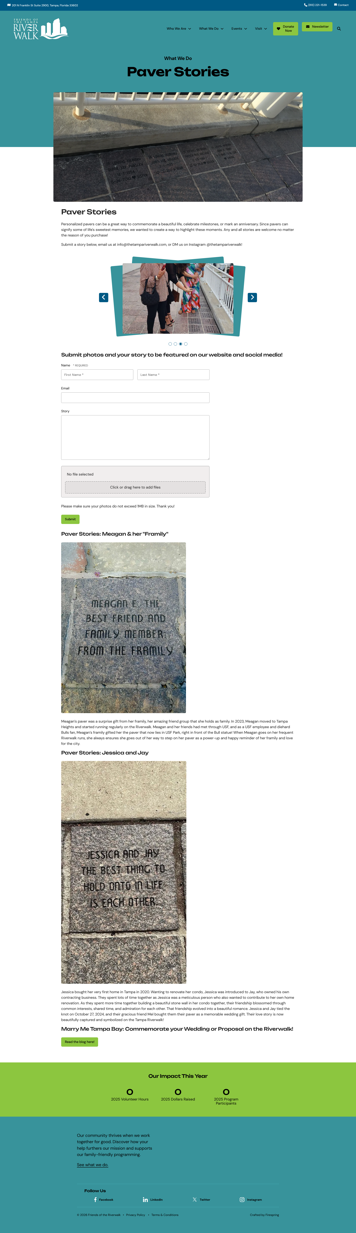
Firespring (272, 1215)
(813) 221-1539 (317, 5)
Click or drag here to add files (135, 487)
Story (65, 411)
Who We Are (176, 28)
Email (65, 388)
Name (66, 365)
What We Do (209, 28)
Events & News (206, 1162)
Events (237, 28)
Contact (343, 5)
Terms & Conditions (165, 1215)
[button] (339, 28)
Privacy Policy (135, 1215)
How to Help (204, 1155)
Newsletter (320, 26)
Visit (258, 28)
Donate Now (288, 28)
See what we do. (92, 1165)
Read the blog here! (79, 1042)
